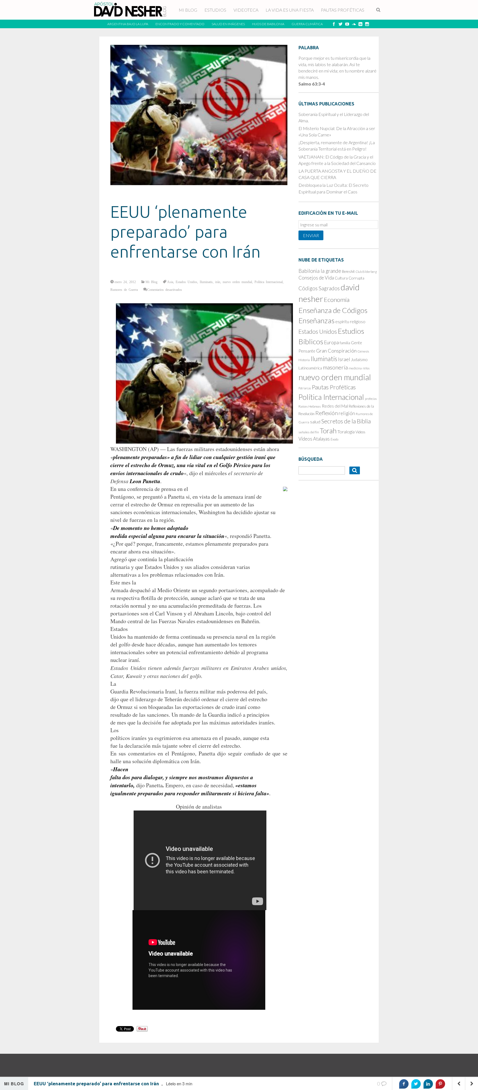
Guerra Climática (307, 24)
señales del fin (308, 432)
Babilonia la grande (319, 271)
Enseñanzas (316, 320)
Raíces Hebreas (309, 406)
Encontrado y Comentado (179, 24)
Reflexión (326, 413)
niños (366, 368)
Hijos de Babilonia (268, 24)
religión (347, 413)
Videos (360, 432)
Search (378, 10)
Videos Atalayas (314, 439)
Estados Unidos (186, 281)
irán (217, 281)
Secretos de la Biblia (346, 421)
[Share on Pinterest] (440, 1084)
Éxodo (334, 439)
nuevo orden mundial (237, 281)
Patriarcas (304, 388)
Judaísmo (359, 359)
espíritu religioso (350, 321)
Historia (304, 360)
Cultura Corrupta (349, 278)
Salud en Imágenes (228, 24)
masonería (335, 367)
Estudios (215, 9)
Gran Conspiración (336, 351)
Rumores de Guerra (124, 289)
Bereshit (348, 271)
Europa (331, 342)
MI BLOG (188, 9)
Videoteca (245, 9)
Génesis (363, 351)
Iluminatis (206, 281)
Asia (170, 281)
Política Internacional (268, 281)
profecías (371, 398)
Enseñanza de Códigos (332, 310)
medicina (355, 368)
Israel (344, 359)
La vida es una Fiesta (290, 9)
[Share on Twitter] (416, 1084)
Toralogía (346, 431)
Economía (336, 299)
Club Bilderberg (366, 271)
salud (315, 421)
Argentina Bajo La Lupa (127, 24)
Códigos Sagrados (319, 288)
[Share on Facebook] (404, 1084)
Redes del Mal (335, 405)
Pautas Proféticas (342, 9)
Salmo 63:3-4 (311, 83)
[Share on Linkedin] (428, 1084)
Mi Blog (151, 281)
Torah (328, 430)
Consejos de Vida (316, 278)
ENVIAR (311, 235)
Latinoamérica (310, 368)
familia (345, 343)
